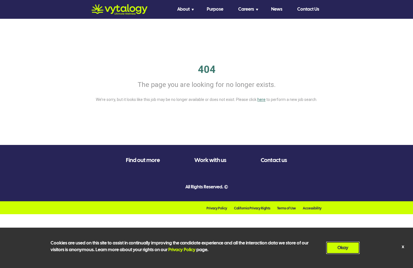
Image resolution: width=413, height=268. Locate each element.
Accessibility (312, 208)
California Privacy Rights (252, 208)
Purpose (215, 9)
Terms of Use (286, 208)
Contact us (274, 160)
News (276, 9)
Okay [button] (342, 248)
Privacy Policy (216, 208)
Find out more (143, 160)
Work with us (210, 160)
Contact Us (308, 9)
